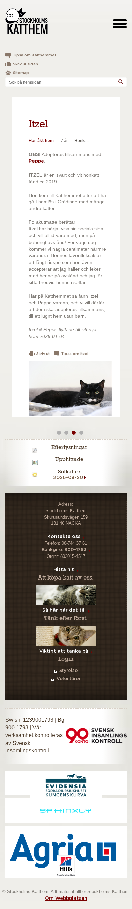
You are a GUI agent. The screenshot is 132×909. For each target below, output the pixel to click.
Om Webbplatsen (66, 898)
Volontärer (69, 679)
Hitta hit (63, 569)
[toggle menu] (120, 23)
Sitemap (21, 73)
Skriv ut (43, 354)
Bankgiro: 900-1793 (64, 550)
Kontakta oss (63, 536)
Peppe (36, 161)
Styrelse (68, 670)
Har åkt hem (41, 141)
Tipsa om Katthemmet (34, 55)
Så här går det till (64, 610)
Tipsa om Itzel (74, 354)
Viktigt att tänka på (63, 651)
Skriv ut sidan (25, 64)
